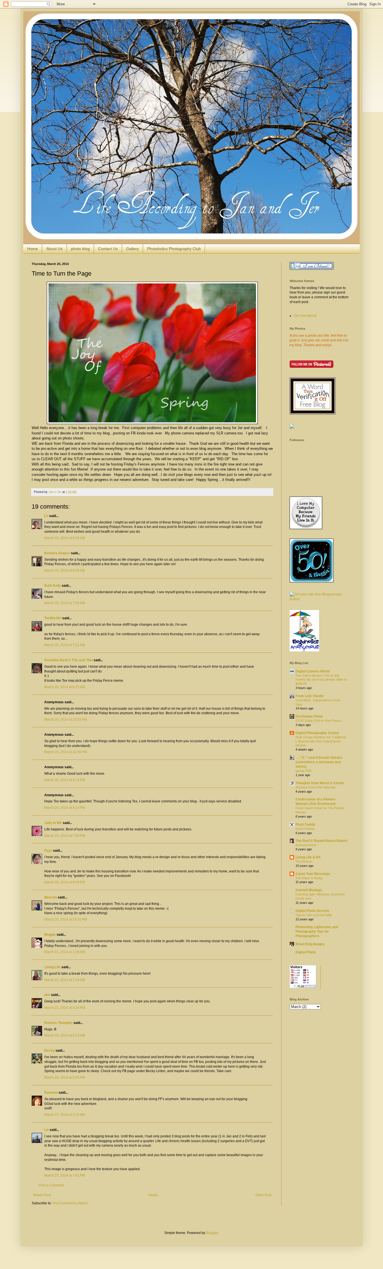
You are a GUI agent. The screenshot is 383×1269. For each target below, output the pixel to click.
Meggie (50, 935)
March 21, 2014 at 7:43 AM (64, 980)
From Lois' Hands (310, 696)
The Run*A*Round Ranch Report (321, 841)
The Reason (304, 861)
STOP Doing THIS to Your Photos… (320, 720)
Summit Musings (309, 890)
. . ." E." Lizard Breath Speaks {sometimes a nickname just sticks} (319, 762)
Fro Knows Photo (309, 716)
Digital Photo (306, 952)
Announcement (306, 845)
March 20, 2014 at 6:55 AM (64, 570)
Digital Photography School (317, 733)
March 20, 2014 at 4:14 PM (64, 780)
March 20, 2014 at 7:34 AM (64, 603)
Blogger (212, 1233)
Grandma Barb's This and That (68, 660)
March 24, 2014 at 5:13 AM (64, 1035)
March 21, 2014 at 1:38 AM (64, 952)
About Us (54, 248)
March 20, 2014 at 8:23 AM (64, 687)
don (47, 995)
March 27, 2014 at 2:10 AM (64, 1115)
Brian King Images (310, 944)
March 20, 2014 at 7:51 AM (64, 645)
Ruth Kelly (52, 586)
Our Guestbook (305, 316)
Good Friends (305, 828)
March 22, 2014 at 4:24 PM (64, 1008)
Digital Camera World (312, 671)
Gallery (132, 248)
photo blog (80, 248)
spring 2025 (304, 770)
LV (46, 516)
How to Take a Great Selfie (314, 915)
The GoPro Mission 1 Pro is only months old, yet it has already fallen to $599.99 (321, 680)
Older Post (263, 1195)
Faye (48, 851)
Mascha (50, 897)
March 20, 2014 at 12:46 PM (65, 752)
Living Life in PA (308, 857)
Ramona (51, 1093)
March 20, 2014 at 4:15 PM (64, 808)
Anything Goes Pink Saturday (316, 787)
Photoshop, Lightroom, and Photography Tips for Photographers (317, 931)
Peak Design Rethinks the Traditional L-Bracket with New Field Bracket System (321, 741)
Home (32, 248)
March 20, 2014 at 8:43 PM (64, 882)
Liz (46, 1130)
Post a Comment (51, 1185)
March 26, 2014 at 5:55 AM (64, 1077)
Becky (49, 1051)
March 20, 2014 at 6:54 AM (64, 538)
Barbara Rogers (57, 553)
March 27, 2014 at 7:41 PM (64, 1175)
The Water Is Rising (309, 878)
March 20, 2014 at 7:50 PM (64, 836)
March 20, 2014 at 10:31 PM (65, 919)
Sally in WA (53, 823)
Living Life (52, 967)
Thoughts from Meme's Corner (320, 783)
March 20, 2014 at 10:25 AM (65, 719)
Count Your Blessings (313, 874)
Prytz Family (305, 824)
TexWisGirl (52, 618)
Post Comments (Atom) (69, 1203)
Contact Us (108, 248)
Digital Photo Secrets (312, 911)
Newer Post (42, 1195)
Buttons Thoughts (58, 1023)
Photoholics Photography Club (174, 248)
